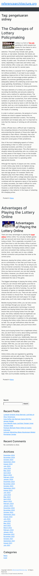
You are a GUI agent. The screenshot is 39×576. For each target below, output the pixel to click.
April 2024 (7, 473)
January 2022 (8, 532)
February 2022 (9, 530)
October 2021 (8, 539)
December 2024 (9, 455)
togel (5, 558)
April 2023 (7, 499)
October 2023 (8, 486)
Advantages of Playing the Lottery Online (18, 212)
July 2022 (7, 519)
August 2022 (8, 517)
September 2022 (9, 514)
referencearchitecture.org (19, 3)
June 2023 (7, 495)
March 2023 (8, 501)
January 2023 (8, 506)
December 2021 (9, 534)
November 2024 (9, 457)
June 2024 (7, 468)
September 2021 (9, 541)
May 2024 (7, 471)
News (12, 198)
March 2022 (8, 528)
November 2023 (9, 484)
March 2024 (8, 475)
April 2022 (7, 525)
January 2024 (8, 479)
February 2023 (9, 503)
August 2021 (8, 543)
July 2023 (7, 492)
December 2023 (9, 481)
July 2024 (7, 466)
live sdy (31, 43)
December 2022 (9, 508)
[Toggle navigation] (3, 9)
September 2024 (9, 462)
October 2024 (8, 460)
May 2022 (7, 523)
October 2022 (8, 512)
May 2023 (7, 497)
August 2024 (8, 464)
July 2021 (7, 545)
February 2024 (9, 477)
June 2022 (7, 521)
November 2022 (9, 510)
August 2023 (8, 490)
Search (6, 400)
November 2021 (9, 536)
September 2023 (9, 488)
